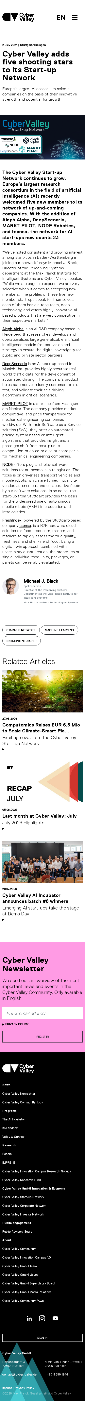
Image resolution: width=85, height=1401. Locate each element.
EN (61, 17)
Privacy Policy (16, 1024)
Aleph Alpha (13, 329)
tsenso (25, 525)
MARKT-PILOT (15, 403)
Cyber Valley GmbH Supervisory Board (28, 1283)
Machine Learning (59, 630)
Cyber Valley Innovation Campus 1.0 (26, 1257)
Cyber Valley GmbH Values (20, 1274)
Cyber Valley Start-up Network (23, 1197)
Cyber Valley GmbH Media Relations (27, 1292)
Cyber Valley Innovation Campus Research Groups (36, 1171)
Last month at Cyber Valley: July (39, 816)
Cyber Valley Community (19, 1248)
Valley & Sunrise (13, 1136)
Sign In (42, 1337)
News (6, 1085)
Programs (9, 1110)
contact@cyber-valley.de (19, 1374)
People (7, 1154)
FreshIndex (12, 520)
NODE (7, 464)
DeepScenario (14, 363)
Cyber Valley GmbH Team (19, 1266)
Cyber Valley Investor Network (23, 1214)
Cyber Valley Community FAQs (23, 1300)
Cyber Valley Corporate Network (24, 1205)
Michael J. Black (41, 581)
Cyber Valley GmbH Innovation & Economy (33, 1188)
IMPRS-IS (9, 1162)
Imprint (7, 1388)
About (6, 1240)
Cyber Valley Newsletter (18, 1093)
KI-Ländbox (10, 1128)
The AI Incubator (13, 1119)
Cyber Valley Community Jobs (22, 1102)
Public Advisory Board (17, 1231)
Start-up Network (21, 630)
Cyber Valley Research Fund (21, 1180)
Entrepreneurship (22, 640)
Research (9, 1145)
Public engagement (16, 1223)
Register (42, 1036)
